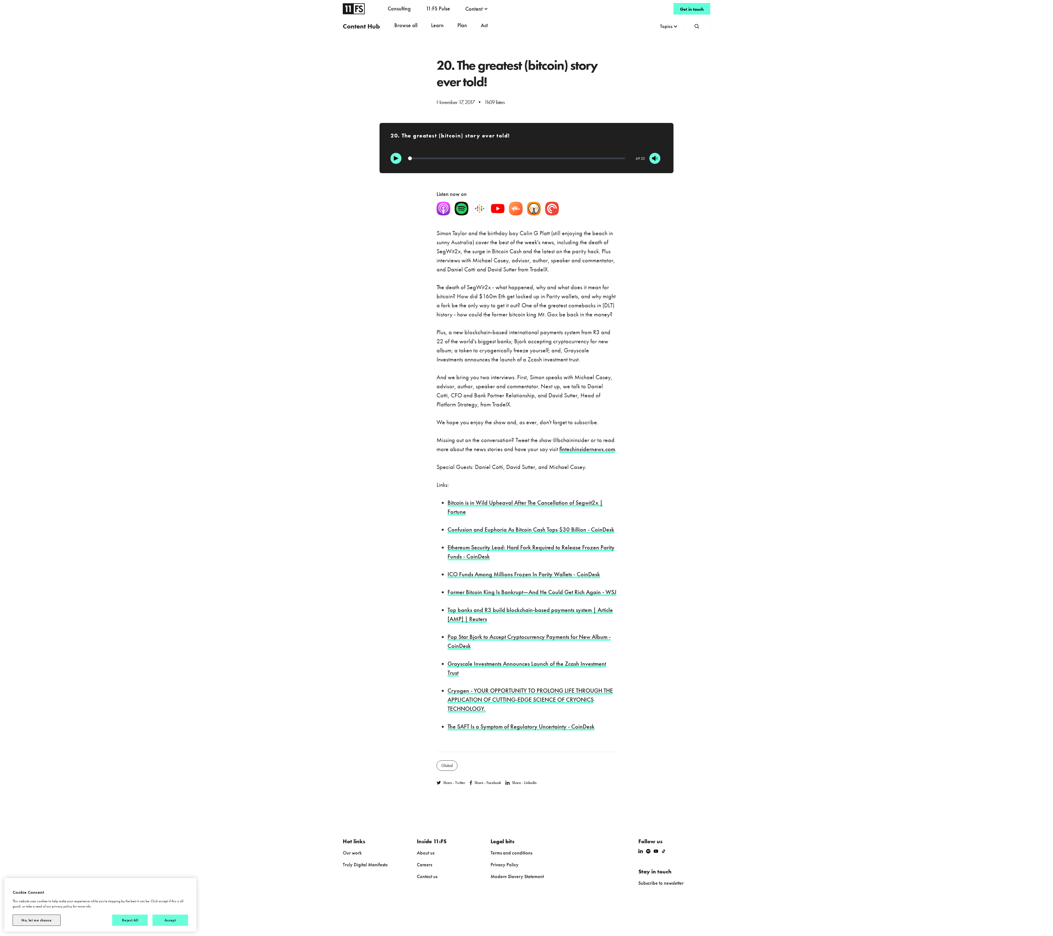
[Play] (395, 158)
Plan (462, 25)
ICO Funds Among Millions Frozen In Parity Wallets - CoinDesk (524, 574)
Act (484, 25)
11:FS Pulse (438, 8)
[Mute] (654, 158)
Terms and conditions (511, 853)
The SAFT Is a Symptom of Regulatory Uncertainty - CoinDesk (521, 726)
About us (425, 853)
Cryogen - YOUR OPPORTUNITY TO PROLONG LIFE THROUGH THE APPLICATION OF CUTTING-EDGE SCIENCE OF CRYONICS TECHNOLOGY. (530, 700)
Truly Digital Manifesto (365, 864)
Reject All (130, 920)
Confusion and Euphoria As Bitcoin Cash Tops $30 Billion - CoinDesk (531, 529)
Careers (424, 864)
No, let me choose (36, 920)
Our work (352, 853)
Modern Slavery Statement (517, 876)
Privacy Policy (505, 864)
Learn (437, 25)
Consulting (399, 8)
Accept (170, 920)
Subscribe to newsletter (661, 883)
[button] (477, 9)
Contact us (427, 876)
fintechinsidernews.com (587, 449)
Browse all (405, 25)
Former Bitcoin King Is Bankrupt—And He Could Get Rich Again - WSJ (532, 592)
